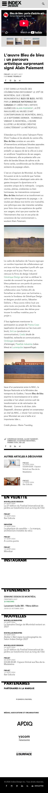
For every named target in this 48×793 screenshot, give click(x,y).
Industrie (8, 524)
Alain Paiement (24, 108)
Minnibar (8, 551)
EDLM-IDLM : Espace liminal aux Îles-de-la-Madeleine (32, 469)
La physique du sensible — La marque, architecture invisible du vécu (22, 530)
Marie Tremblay (14, 76)
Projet (7, 74)
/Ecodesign (18, 502)
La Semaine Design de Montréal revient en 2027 (24, 626)
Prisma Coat (33, 325)
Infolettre (39, 786)
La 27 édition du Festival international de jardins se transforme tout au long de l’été (24, 507)
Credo (22, 334)
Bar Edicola (27, 484)
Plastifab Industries (24, 344)
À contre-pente (11, 541)
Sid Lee (13, 331)
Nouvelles (8, 502)
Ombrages (8, 341)
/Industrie (17, 620)
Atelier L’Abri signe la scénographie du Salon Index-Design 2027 (22, 638)
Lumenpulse (17, 347)
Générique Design (12, 277)
